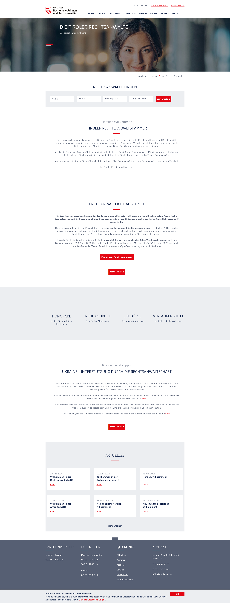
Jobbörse (121, 564)
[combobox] (89, 98)
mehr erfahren (117, 271)
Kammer (92, 13)
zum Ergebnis (163, 98)
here (167, 413)
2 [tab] (49, 44)
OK (177, 593)
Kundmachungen (148, 13)
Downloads (130, 13)
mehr (52, 484)
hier (144, 398)
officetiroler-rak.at (159, 5)
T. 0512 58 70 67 (141, 5)
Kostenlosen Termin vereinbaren (116, 257)
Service (103, 13)
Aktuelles (115, 13)
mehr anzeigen (115, 525)
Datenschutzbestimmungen (92, 599)
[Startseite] (61, 8)
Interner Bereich (177, 5)
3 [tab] (48, 45)
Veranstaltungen (169, 13)
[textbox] (89, 98)
